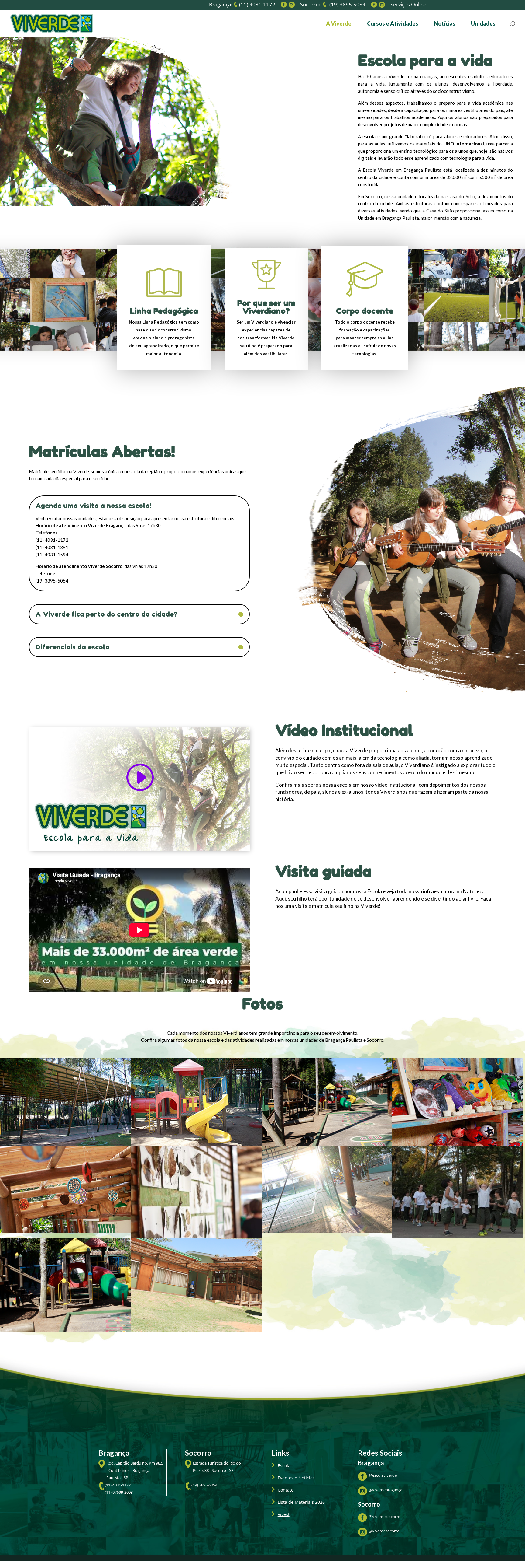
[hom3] (196, 1144)
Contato (285, 1490)
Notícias (444, 24)
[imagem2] (196, 1330)
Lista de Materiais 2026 (301, 1502)
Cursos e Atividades (392, 24)
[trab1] (196, 1237)
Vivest (284, 1514)
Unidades (483, 24)
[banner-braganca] (457, 1237)
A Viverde (339, 24)
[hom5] (327, 1231)
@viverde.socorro (384, 1516)
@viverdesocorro (384, 1531)
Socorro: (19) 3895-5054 (332, 5)
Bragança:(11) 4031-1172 (242, 5)
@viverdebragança (385, 1490)
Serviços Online (408, 5)
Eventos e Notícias (296, 1478)
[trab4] (65, 1231)
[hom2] (65, 1144)
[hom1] (327, 1144)
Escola (284, 1465)
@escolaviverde (383, 1475)
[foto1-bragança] (65, 1330)
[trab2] (457, 1144)
